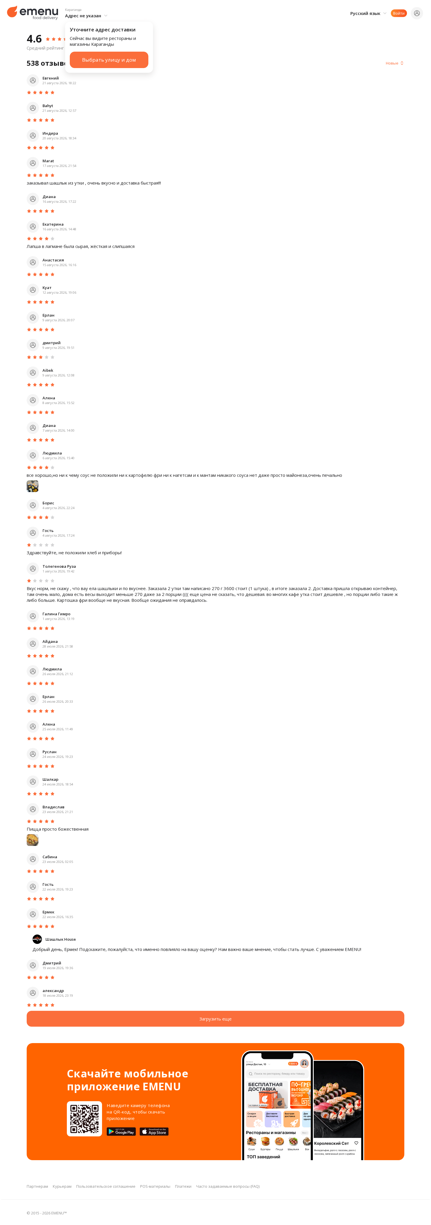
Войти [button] (399, 13)
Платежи (183, 1186)
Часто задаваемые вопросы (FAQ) (227, 1186)
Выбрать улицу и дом (109, 59)
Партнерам (37, 1186)
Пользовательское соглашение (105, 1186)
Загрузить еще (215, 1019)
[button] (87, 13)
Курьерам (62, 1186)
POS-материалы (155, 1186)
